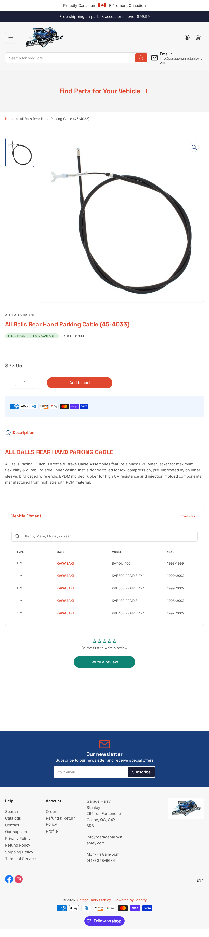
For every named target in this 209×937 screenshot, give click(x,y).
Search (11, 811)
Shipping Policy (19, 852)
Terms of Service (20, 858)
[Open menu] (10, 37)
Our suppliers (17, 831)
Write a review (104, 661)
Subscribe (141, 772)
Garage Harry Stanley (94, 900)
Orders (52, 811)
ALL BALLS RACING (20, 315)
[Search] (141, 58)
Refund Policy (17, 845)
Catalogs (13, 818)
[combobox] (76, 57)
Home (10, 119)
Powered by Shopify (130, 900)
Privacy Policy (17, 838)
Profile (52, 831)
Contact (12, 825)
